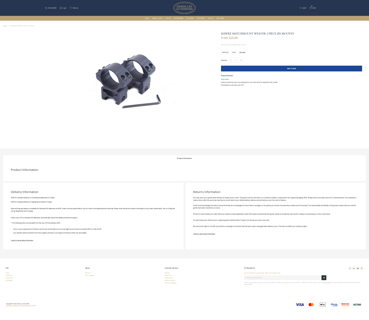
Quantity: (224, 60)
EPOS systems (24, 305)
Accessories (178, 18)
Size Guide (242, 52)
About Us (88, 273)
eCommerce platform (12, 305)
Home (8, 273)
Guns (147, 18)
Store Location (89, 275)
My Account (9, 278)
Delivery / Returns (170, 280)
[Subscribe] (324, 277)
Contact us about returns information (204, 234)
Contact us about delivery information (22, 240)
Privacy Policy (169, 278)
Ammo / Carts (157, 18)
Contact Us (9, 275)
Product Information (227, 75)
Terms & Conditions (171, 283)
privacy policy (327, 282)
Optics (168, 18)
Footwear (201, 18)
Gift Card (220, 18)
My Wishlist (9, 280)
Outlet (211, 18)
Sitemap (167, 273)
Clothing (190, 18)
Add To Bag (291, 68)
